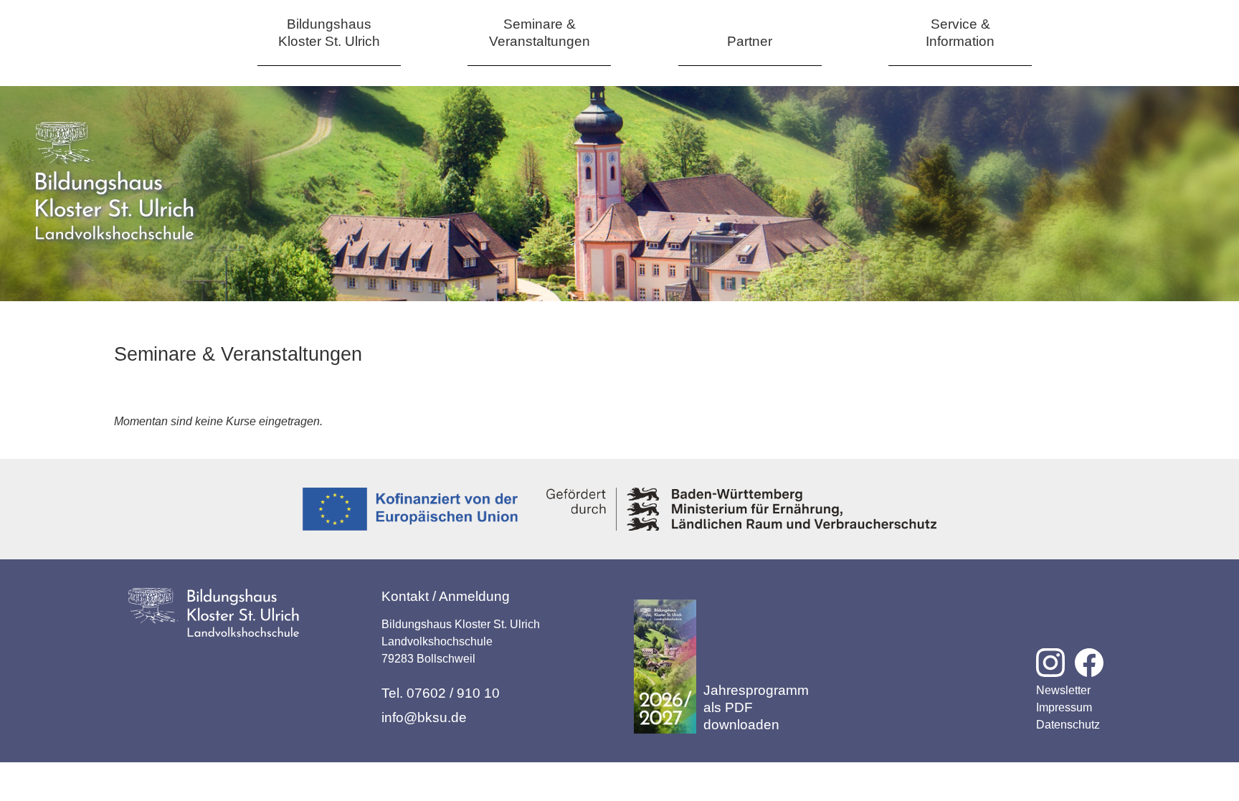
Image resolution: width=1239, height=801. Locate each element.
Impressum (1064, 707)
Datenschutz (1068, 725)
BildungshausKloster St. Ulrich (329, 32)
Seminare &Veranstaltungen (539, 32)
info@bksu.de (424, 717)
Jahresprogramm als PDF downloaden (756, 707)
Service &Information (960, 32)
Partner (749, 41)
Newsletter (1063, 690)
